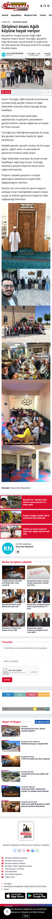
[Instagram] (24, 850)
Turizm (43, 15)
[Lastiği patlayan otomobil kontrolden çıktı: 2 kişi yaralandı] (13, 572)
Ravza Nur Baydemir (24, 546)
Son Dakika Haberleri (13, 874)
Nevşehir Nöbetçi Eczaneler (16, 858)
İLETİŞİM (7, 884)
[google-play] (37, 896)
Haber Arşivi (10, 877)
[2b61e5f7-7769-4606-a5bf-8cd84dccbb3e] (26, 412)
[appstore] (15, 896)
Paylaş (7, 92)
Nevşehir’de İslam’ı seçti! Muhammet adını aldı (11, 606)
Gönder (7, 679)
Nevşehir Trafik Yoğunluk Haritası (18, 866)
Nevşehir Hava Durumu (14, 861)
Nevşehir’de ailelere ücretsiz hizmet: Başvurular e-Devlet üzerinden (38, 583)
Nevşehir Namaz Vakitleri (15, 863)
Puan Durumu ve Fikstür (14, 869)
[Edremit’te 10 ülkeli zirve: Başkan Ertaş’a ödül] (13, 619)
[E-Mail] (18, 552)
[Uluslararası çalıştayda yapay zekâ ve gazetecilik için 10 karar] (38, 596)
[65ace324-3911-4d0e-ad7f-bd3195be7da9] (26, 323)
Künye (6, 889)
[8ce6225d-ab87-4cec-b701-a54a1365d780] (26, 360)
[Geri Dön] (7, 911)
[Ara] (45, 6)
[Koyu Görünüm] (42, 6)
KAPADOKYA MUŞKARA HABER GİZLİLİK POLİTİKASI (25, 886)
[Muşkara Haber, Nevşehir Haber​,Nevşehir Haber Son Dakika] (15, 6)
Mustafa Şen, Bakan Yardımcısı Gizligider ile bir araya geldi (37, 630)
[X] (19, 850)
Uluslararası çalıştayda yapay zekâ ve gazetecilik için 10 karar (38, 607)
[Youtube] (28, 850)
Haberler (6, 22)
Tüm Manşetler (11, 871)
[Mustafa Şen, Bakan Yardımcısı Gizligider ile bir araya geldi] (38, 619)
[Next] (33, 850)
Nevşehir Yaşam (20, 22)
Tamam (26, 916)
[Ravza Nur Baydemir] (8, 548)
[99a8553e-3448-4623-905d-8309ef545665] (26, 287)
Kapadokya (16, 15)
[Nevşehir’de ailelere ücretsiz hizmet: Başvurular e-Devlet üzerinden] (38, 572)
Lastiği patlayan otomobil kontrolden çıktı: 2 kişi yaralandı (12, 583)
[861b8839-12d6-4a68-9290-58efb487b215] (26, 235)
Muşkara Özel (30, 15)
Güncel (5, 15)
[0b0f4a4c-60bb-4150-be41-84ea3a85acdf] (26, 463)
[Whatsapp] (37, 850)
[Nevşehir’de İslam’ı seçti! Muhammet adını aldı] (13, 596)
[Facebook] (15, 850)
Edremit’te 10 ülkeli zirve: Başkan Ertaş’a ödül (12, 629)
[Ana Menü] (48, 6)
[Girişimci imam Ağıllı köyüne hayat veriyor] (26, 73)
